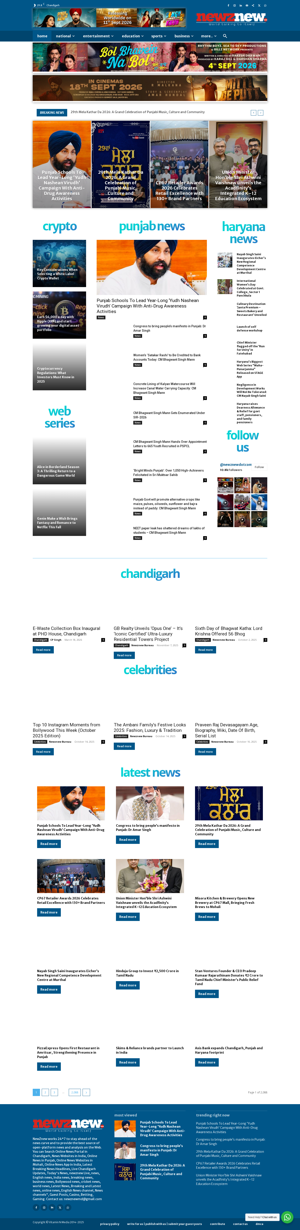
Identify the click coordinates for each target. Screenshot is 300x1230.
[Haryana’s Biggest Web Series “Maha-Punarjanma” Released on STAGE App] (224, 367)
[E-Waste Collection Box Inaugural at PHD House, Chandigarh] (69, 605)
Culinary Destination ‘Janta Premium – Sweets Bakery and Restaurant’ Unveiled (252, 309)
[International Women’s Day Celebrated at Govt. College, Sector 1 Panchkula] (224, 286)
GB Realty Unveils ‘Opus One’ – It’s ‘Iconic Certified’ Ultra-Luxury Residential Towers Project (148, 634)
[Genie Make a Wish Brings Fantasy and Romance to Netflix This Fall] (59, 512)
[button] (225, 36)
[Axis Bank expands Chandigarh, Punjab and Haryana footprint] (229, 1026)
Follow (259, 467)
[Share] (253, 5)
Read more (43, 649)
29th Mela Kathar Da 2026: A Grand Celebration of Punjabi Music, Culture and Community (137, 112)
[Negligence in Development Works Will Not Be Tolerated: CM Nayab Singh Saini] (224, 390)
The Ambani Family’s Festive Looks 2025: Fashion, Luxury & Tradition (150, 727)
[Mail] (247, 5)
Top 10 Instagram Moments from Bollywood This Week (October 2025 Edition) (66, 730)
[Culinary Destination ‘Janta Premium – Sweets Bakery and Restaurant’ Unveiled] (224, 309)
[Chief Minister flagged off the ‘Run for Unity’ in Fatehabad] (224, 348)
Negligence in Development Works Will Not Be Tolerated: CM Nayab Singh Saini (252, 390)
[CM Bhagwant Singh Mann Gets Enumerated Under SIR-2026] (113, 422)
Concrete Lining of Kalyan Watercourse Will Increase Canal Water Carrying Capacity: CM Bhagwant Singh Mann (164, 388)
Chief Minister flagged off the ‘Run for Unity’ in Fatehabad (251, 348)
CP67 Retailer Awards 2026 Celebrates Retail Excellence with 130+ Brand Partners (228, 1165)
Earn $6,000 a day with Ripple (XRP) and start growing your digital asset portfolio (58, 323)
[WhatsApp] (265, 5)
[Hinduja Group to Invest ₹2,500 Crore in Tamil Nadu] (150, 949)
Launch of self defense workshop (249, 328)
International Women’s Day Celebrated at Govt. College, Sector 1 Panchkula (250, 288)
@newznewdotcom (236, 465)
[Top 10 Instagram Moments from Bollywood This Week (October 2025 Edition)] (69, 701)
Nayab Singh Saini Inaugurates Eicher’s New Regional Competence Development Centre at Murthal (69, 975)
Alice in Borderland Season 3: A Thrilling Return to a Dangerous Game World (58, 471)
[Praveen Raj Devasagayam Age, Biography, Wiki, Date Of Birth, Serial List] (231, 701)
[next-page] (86, 1092)
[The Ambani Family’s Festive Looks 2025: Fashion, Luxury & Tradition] (150, 701)
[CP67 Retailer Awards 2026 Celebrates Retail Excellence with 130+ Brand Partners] (179, 164)
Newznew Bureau (142, 645)
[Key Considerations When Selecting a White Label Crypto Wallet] (59, 263)
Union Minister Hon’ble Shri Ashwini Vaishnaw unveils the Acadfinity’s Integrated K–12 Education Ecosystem (146, 902)
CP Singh (55, 639)
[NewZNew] (231, 19)
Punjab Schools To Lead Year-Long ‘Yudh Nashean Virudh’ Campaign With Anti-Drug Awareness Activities (148, 306)
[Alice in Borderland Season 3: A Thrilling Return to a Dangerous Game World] (59, 460)
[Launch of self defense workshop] (224, 328)
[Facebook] (228, 5)
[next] (260, 113)
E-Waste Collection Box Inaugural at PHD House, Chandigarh (66, 631)
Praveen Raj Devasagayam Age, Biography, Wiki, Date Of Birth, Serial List (226, 730)
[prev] (253, 113)
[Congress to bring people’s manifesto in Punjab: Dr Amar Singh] (113, 335)
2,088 (74, 1092)
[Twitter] (259, 5)
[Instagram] (235, 5)
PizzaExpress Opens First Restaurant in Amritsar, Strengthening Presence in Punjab (68, 1052)
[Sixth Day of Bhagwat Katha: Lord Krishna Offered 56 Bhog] (231, 605)
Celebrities (40, 741)
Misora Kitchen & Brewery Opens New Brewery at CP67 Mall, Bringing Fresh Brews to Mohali (225, 902)
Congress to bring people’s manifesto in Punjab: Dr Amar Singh (148, 828)
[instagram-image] (225, 485)
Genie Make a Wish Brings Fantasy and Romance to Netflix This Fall (57, 523)
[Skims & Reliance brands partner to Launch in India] (150, 1026)
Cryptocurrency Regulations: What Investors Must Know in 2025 (55, 375)
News (101, 317)
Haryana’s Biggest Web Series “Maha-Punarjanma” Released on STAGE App (250, 369)
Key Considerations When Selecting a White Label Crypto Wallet (57, 274)
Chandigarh (40, 639)
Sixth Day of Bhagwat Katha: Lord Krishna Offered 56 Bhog (228, 631)
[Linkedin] (241, 5)
